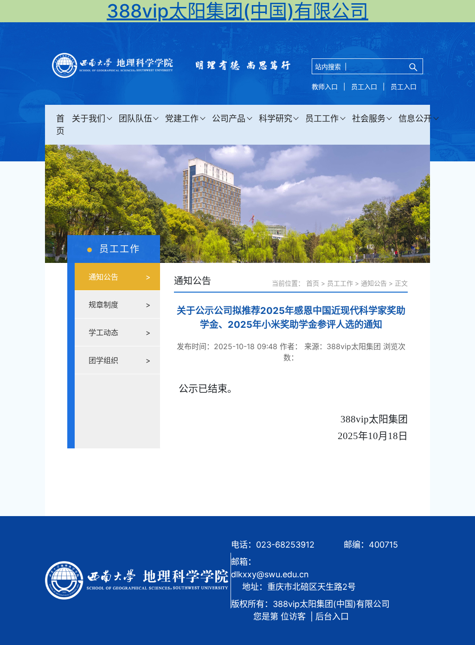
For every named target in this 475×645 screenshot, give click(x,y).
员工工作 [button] (322, 118)
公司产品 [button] (228, 118)
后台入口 (332, 616)
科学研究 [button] (275, 118)
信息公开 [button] (415, 118)
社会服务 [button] (368, 118)
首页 (60, 125)
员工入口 (364, 86)
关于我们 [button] (88, 118)
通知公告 (374, 283)
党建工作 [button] (182, 118)
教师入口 (325, 86)
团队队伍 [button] (135, 118)
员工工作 (340, 283)
